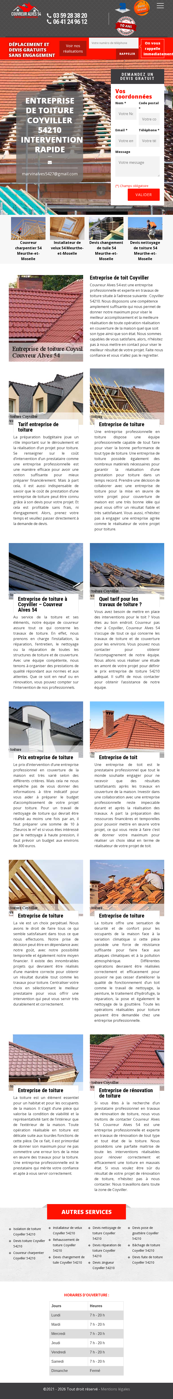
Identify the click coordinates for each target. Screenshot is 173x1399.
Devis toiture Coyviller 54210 (29, 1243)
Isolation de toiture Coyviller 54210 (27, 1231)
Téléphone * (149, 130)
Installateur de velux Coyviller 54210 (67, 1230)
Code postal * (149, 106)
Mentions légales (115, 1389)
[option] (28, 239)
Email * (121, 130)
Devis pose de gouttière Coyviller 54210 (145, 1233)
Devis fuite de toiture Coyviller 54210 (147, 1260)
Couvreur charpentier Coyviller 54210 (28, 1255)
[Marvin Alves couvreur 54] (26, 19)
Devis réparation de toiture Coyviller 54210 (107, 1250)
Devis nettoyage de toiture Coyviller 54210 (107, 1233)
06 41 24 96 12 (70, 22)
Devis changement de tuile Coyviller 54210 (69, 1260)
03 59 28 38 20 (70, 16)
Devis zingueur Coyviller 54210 (104, 1265)
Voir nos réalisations (73, 48)
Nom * (120, 103)
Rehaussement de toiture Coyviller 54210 (66, 1245)
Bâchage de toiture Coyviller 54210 (146, 1248)
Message (122, 152)
